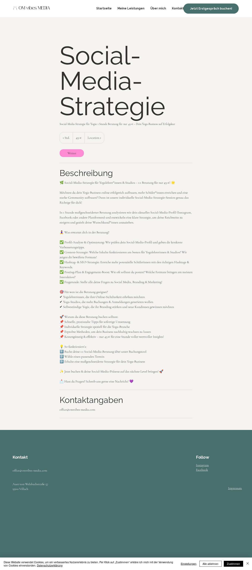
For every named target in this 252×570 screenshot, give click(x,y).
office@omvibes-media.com (30, 470)
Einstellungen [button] (188, 564)
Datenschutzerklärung (50, 565)
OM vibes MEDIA (34, 8)
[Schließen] (247, 563)
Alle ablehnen (210, 564)
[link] (72, 153)
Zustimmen (233, 564)
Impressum (235, 488)
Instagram (202, 465)
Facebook (202, 470)
